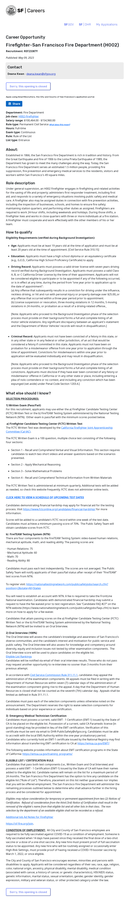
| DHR (85, 24)
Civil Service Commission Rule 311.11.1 (54, 675)
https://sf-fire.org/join (19, 823)
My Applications (106, 24)
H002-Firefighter (29, 116)
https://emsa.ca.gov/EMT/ (93, 743)
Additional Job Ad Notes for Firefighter (29, 817)
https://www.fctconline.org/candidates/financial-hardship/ (59, 509)
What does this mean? (59, 124)
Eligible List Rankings (19, 656)
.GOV (69, 24)
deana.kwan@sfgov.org (41, 74)
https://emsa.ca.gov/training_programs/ (47, 754)
